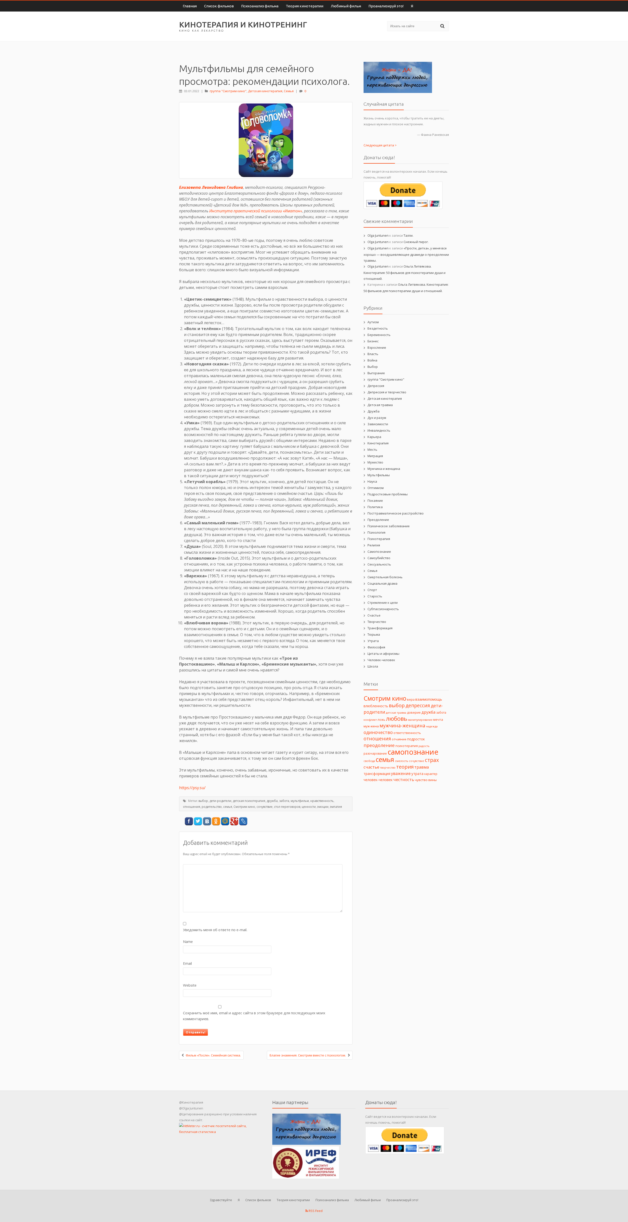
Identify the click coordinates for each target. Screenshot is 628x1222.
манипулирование (420, 719)
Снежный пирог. (416, 242)
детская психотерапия (249, 801)
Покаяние (375, 500)
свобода (369, 761)
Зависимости (377, 424)
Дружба (373, 411)
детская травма (396, 712)
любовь (396, 718)
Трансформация (379, 628)
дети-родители (220, 801)
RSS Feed (315, 1211)
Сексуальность (379, 564)
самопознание (413, 752)
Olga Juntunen (378, 235)
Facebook (188, 821)
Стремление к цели (382, 602)
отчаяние (399, 739)
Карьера (374, 437)
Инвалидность (378, 430)
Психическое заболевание (388, 526)
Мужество (375, 462)
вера (411, 699)
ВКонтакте (207, 821)
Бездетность (377, 328)
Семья (289, 91)
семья (227, 807)
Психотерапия (378, 539)
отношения (191, 807)
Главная (190, 6)
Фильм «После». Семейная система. (213, 1055)
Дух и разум (376, 417)
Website (189, 985)
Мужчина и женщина (383, 468)
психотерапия (406, 746)
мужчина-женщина (402, 725)
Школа (372, 666)
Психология (376, 532)
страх (432, 759)
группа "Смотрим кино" (228, 91)
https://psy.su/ (192, 787)
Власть (372, 354)
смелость (401, 761)
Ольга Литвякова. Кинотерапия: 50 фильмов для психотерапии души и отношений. (404, 272)
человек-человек (378, 779)
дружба (272, 801)
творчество (387, 767)
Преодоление (378, 519)
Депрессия (375, 386)
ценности (309, 807)
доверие (414, 712)
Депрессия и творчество (386, 392)
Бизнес (373, 341)
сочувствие (265, 807)
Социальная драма (382, 583)
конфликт (370, 719)
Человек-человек (381, 660)
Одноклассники (216, 821)
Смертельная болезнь (385, 577)
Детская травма (380, 405)
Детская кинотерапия (265, 91)
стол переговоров (287, 807)
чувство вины (426, 780)
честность (403, 779)
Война (372, 360)
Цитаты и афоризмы (383, 653)
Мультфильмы (378, 475)
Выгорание (376, 373)
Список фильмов (219, 6)
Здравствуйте (221, 1200)
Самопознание (379, 551)
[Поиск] (443, 25)
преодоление (379, 745)
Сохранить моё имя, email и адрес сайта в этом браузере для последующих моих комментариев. (254, 1015)
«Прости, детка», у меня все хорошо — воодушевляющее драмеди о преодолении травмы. (406, 254)
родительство (212, 807)
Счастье (373, 615)
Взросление (376, 347)
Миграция (375, 456)
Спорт (372, 590)
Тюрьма (373, 634)
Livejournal (243, 821)
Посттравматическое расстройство (395, 513)
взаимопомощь (428, 699)
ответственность (407, 733)
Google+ (234, 821)
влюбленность (376, 706)
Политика (375, 507)
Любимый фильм (346, 6)
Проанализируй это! (386, 6)
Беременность (379, 335)
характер (430, 774)
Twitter (198, 821)
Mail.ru (225, 821)
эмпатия (336, 807)
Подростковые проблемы (387, 494)
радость (424, 746)
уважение (401, 773)
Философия (376, 647)
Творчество (376, 621)
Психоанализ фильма (259, 6)
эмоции (322, 807)
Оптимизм (375, 488)
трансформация (377, 773)
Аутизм (373, 322)
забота (284, 801)
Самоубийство (378, 558)
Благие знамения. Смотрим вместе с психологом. (308, 1055)
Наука (372, 481)
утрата (417, 773)
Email (187, 963)
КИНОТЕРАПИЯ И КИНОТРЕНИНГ (243, 24)
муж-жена (371, 726)
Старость (374, 596)
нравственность (322, 801)
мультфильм (300, 801)
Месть (372, 449)
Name (188, 941)
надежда (432, 726)
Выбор (372, 366)
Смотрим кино (244, 807)
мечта (438, 719)
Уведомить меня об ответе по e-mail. (215, 929)
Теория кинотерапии (304, 6)
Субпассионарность (383, 609)
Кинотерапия (378, 443)
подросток (416, 739)
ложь (381, 719)
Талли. (408, 235)
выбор (203, 801)
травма (421, 767)
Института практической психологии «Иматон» (255, 211)
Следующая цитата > (380, 145)
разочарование (375, 753)
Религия (373, 545)
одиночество (378, 732)
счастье (371, 767)
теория (405, 766)
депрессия (418, 705)
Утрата (373, 641)
